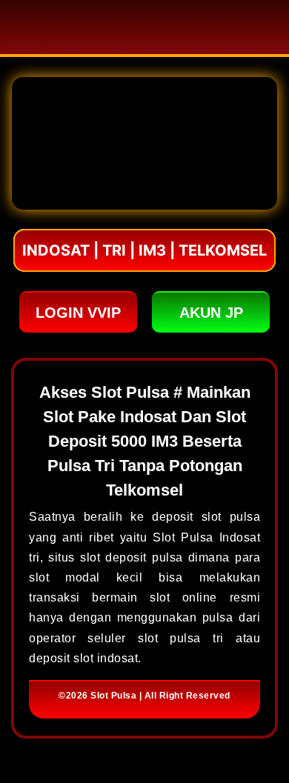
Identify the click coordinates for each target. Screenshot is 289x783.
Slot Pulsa (113, 695)
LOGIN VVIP (78, 312)
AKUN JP (211, 312)
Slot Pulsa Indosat (206, 537)
